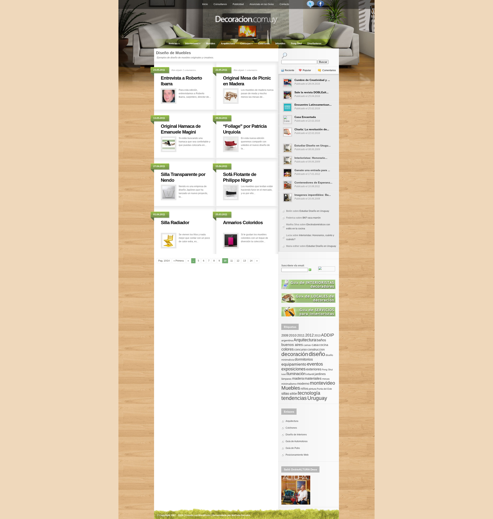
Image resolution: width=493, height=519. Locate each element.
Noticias (174, 43)
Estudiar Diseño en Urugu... (312, 145)
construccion (316, 349)
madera (298, 378)
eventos (315, 364)
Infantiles (280, 43)
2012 (309, 335)
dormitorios (304, 359)
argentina (287, 340)
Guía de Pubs (293, 448)
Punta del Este (324, 389)
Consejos (246, 43)
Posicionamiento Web (297, 454)
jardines (320, 374)
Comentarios (329, 70)
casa (315, 345)
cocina (323, 345)
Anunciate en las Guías (262, 4)
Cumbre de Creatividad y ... (312, 80)
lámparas (286, 378)
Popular (307, 70)
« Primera (179, 260)
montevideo (322, 383)
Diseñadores (314, 43)
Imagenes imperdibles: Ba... (312, 194)
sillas (285, 393)
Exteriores (264, 43)
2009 (284, 335)
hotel (283, 374)
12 (238, 260)
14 (251, 260)
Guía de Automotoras (297, 441)
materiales (313, 378)
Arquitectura (228, 43)
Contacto (284, 4)
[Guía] (308, 288)
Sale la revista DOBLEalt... (311, 92)
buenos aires (292, 345)
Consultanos (220, 4)
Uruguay (317, 398)
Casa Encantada (305, 117)
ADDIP (327, 335)
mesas (326, 378)
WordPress (204, 515)
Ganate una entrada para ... (312, 170)
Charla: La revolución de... (311, 129)
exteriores (313, 369)
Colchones (291, 427)
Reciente (289, 70)
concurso (300, 349)
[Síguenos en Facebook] (320, 7)
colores (287, 349)
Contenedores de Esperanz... (313, 182)
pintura (312, 388)
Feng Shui (296, 43)
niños (304, 388)
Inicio (205, 4)
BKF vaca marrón (312, 217)
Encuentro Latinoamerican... (313, 104)
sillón (293, 393)
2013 (317, 335)
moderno (303, 383)
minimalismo (289, 383)
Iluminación (296, 374)
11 (231, 260)
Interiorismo (192, 43)
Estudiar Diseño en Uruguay (314, 211)
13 (244, 260)
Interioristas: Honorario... (310, 157)
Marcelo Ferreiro (240, 515)
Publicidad (238, 4)
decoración (294, 354)
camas (307, 345)
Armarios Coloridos (243, 222)
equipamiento (293, 364)
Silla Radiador (175, 222)
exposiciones (293, 369)
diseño (317, 354)
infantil (310, 374)
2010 (293, 335)
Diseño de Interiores (296, 434)
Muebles (210, 43)
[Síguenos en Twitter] (310, 7)
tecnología (309, 393)
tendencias (294, 398)
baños (321, 340)
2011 (301, 335)
